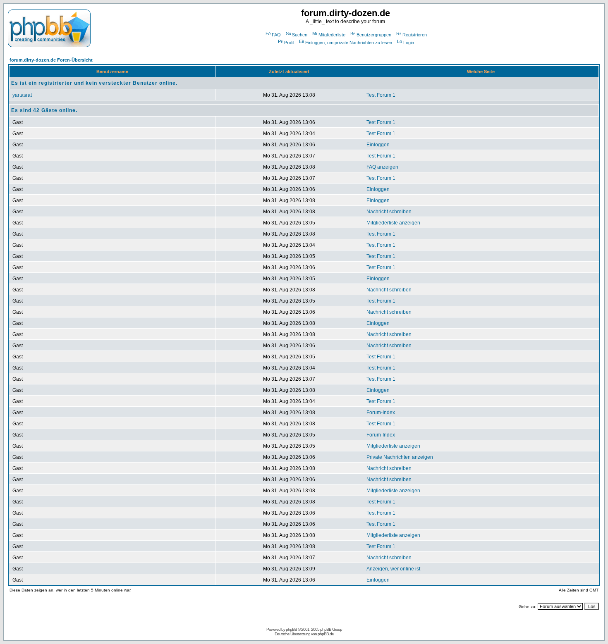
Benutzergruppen (374, 34)
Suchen (299, 34)
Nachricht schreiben (389, 212)
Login (408, 42)
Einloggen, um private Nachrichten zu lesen (348, 42)
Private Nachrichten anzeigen (399, 457)
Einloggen (378, 145)
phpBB (291, 629)
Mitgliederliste (331, 34)
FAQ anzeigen (382, 167)
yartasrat (22, 95)
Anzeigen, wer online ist (393, 569)
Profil (289, 42)
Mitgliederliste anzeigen (393, 223)
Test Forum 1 (380, 95)
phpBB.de (326, 634)
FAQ (276, 34)
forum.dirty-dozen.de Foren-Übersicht (51, 59)
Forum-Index (380, 412)
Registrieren (414, 34)
